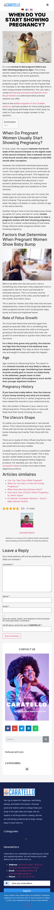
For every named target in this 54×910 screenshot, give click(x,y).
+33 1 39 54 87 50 (26, 876)
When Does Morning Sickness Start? (25, 489)
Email (6, 606)
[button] (27, 769)
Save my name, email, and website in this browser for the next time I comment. (26, 620)
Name (6, 596)
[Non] (50, 901)
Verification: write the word (22, 625)
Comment (8, 564)
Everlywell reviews (11, 465)
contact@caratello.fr (25, 870)
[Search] (46, 739)
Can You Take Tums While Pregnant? (25, 480)
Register (27, 891)
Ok (27, 905)
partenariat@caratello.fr (20, 873)
